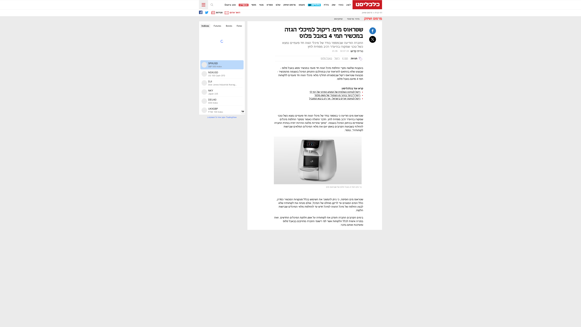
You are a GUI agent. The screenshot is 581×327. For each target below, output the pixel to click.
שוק (333, 5)
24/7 (348, 5)
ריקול (337, 58)
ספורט (270, 5)
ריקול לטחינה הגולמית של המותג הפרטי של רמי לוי (335, 92)
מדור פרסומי (353, 19)
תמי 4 (345, 58)
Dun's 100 (230, 5)
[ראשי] (367, 4)
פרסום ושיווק (289, 5)
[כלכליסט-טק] (314, 5)
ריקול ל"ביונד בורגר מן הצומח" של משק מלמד (337, 95)
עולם (278, 5)
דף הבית (378, 13)
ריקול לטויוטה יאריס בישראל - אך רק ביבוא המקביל (334, 98)
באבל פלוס (326, 58)
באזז (340, 5)
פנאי (261, 5)
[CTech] (243, 5)
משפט (302, 5)
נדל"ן (326, 5)
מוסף (253, 5)
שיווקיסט (338, 19)
